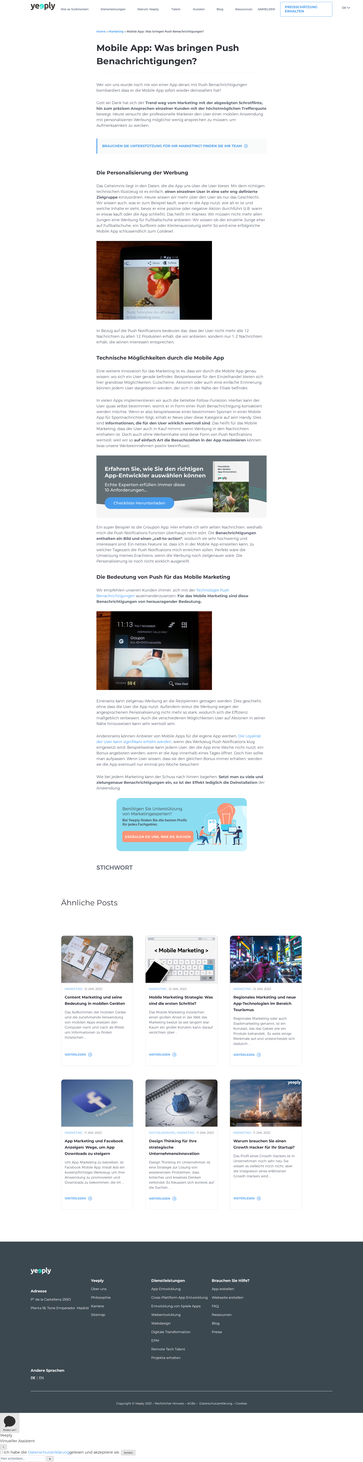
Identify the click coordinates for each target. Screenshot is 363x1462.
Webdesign (161, 1323)
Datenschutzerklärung (215, 1403)
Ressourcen (243, 9)
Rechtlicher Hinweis (169, 1403)
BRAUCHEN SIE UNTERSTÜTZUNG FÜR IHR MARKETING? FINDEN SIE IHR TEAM (172, 146)
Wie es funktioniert (75, 9)
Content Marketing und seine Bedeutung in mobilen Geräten (95, 1000)
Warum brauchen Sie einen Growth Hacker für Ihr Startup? (264, 1144)
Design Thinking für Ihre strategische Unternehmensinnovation (174, 1147)
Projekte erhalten (166, 1358)
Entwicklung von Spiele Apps (176, 1306)
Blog (220, 9)
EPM (155, 1341)
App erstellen (223, 1289)
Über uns (99, 1289)
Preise (217, 1332)
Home (100, 31)
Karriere (97, 1306)
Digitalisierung (162, 1133)
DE (344, 8)
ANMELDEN (266, 9)
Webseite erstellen (227, 1298)
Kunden (199, 9)
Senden (128, 1452)
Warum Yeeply (148, 9)
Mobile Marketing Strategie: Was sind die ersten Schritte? (181, 1000)
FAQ (215, 1306)
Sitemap (98, 1315)
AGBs (191, 1403)
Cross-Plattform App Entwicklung (179, 1298)
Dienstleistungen (113, 9)
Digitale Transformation (171, 1332)
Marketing (116, 31)
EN (41, 1378)
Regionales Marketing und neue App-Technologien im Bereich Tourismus (264, 1003)
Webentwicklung (166, 1315)
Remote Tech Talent (168, 1349)
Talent (175, 9)
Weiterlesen (75, 1055)
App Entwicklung (166, 1289)
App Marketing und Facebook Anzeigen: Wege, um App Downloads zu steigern (94, 1147)
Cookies (241, 1403)
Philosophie (101, 1298)
